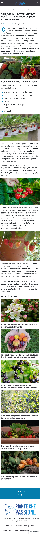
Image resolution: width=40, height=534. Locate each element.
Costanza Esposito (8, 24)
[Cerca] (38, 3)
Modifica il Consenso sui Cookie (26, 530)
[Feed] (22, 495)
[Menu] (2, 3)
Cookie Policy (7, 530)
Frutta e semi (9, 9)
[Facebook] (18, 495)
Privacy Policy (29, 526)
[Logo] (19, 3)
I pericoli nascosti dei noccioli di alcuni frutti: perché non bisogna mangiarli (19, 356)
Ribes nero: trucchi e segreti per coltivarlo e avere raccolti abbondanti (19, 386)
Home (2, 9)
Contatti (19, 526)
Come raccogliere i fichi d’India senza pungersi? (19, 477)
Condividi (35, 532)
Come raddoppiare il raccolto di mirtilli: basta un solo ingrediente (19, 417)
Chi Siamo (9, 526)
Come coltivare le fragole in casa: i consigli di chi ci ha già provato (17, 447)
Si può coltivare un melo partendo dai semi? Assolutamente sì (19, 325)
